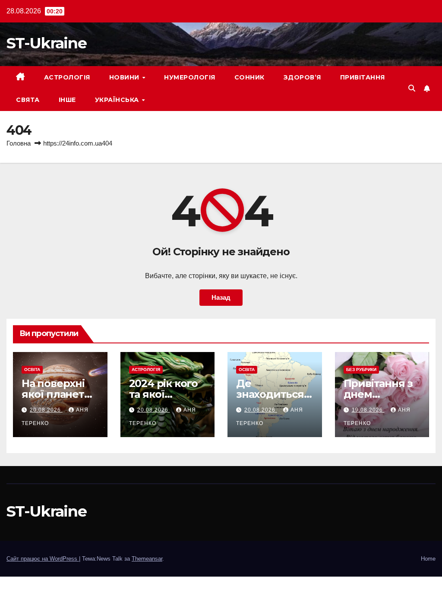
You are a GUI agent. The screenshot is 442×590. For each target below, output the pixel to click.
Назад (221, 297)
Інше (67, 100)
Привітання (362, 77)
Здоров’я (302, 77)
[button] (411, 88)
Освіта (32, 369)
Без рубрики (361, 369)
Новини (125, 77)
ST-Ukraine (46, 43)
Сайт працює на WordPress (42, 558)
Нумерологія (189, 77)
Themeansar (147, 558)
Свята (28, 100)
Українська (118, 100)
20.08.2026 (46, 410)
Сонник (249, 77)
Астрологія (67, 77)
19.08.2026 (368, 410)
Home (428, 558)
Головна (18, 143)
